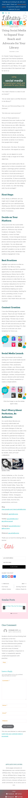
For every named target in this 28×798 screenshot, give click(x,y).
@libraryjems (6, 528)
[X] (6, 13)
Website (4, 721)
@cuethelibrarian (12, 519)
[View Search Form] (25, 13)
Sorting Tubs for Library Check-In (21, 586)
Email (4, 713)
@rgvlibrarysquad (7, 521)
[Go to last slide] (4, 607)
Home (14, 791)
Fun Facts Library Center (6, 586)
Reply (4, 662)
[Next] (24, 607)
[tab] (12, 613)
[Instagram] (9, 13)
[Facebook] (3, 13)
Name (4, 705)
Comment (6, 680)
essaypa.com (13, 630)
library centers (14, 26)
